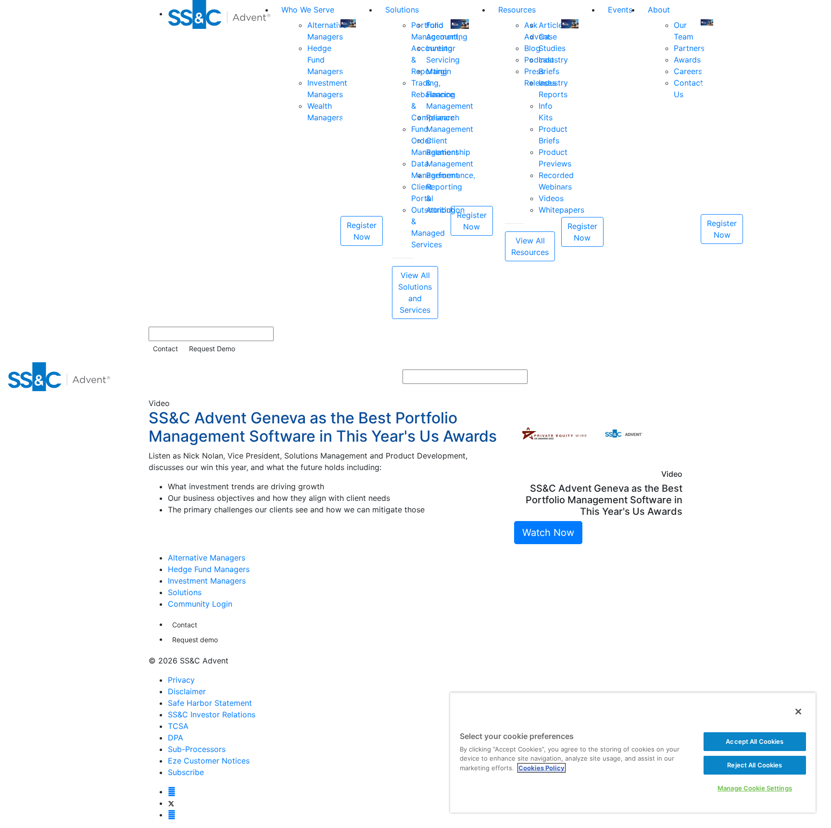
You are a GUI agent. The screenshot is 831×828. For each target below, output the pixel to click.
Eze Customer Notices (209, 760)
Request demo (195, 640)
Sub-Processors (197, 749)
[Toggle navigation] (817, 376)
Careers (688, 71)
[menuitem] (221, 159)
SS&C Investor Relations (211, 714)
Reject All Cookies (754, 765)
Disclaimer (187, 691)
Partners (689, 48)
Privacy (181, 680)
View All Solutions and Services (415, 292)
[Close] (798, 711)
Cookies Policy (541, 768)
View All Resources (530, 246)
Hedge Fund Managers (209, 569)
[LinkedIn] (172, 814)
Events (620, 9)
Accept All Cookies (754, 741)
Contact (165, 348)
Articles (553, 25)
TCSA (178, 726)
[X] (171, 803)
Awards (687, 59)
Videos (551, 198)
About (659, 9)
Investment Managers (207, 581)
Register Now (362, 231)
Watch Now (548, 532)
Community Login (200, 604)
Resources (517, 9)
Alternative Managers (206, 557)
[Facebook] (172, 791)
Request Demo (212, 348)
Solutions (402, 9)
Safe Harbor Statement (210, 703)
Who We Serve (307, 9)
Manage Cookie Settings (755, 788)
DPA (175, 737)
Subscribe (186, 772)
